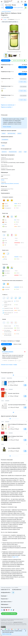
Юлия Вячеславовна (7, 351)
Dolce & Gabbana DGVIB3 (14, 448)
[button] (2, 55)
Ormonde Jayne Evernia (13, 393)
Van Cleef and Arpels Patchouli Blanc (17, 404)
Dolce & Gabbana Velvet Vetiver (15, 436)
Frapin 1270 (15, 557)
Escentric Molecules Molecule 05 (16, 381)
